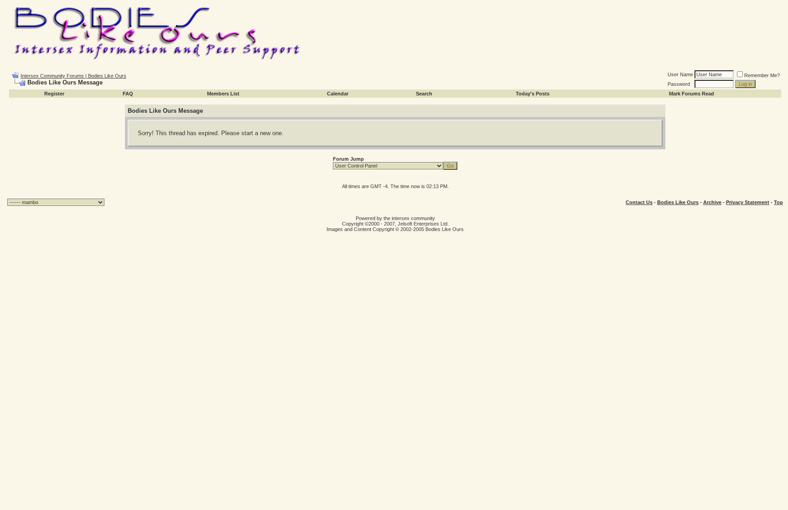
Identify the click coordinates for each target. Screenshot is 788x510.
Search (424, 93)
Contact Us (639, 202)
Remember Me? (762, 75)
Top (778, 202)
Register (54, 93)
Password (679, 84)
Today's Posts (533, 93)
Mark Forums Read (691, 93)
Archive (712, 202)
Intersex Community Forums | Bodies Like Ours (73, 76)
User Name (680, 74)
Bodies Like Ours (678, 202)
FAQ (128, 93)
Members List (223, 93)
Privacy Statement (747, 202)
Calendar (337, 93)
